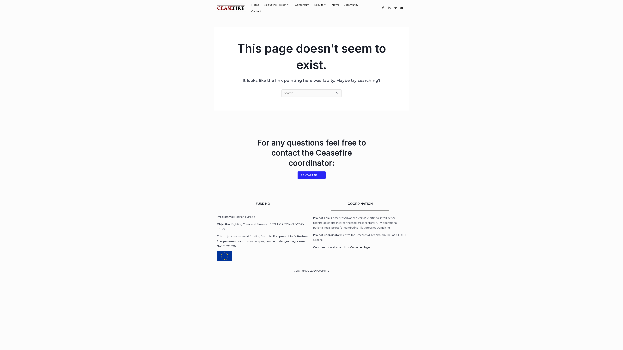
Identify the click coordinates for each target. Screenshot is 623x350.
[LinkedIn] (389, 8)
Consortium (302, 4)
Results (318, 4)
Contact (256, 11)
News (335, 4)
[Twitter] (395, 8)
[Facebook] (383, 8)
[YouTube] (402, 8)
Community (351, 4)
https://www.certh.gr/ (356, 247)
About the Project (275, 4)
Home (255, 4)
